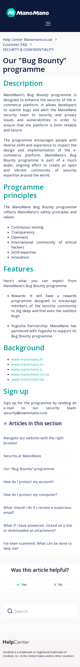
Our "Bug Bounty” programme (28, 468)
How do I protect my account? (28, 481)
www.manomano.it (27, 369)
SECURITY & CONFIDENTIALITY (28, 49)
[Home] (16, 642)
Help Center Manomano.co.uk (27, 39)
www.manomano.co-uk (30, 374)
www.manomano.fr (27, 359)
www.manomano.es (27, 364)
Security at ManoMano (22, 456)
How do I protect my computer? (30, 494)
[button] (48, 23)
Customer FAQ (15, 44)
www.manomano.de (27, 379)
